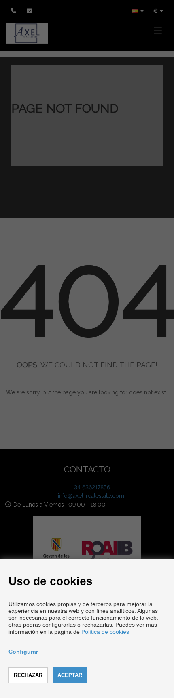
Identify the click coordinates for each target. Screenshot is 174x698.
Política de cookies (105, 632)
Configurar (23, 651)
